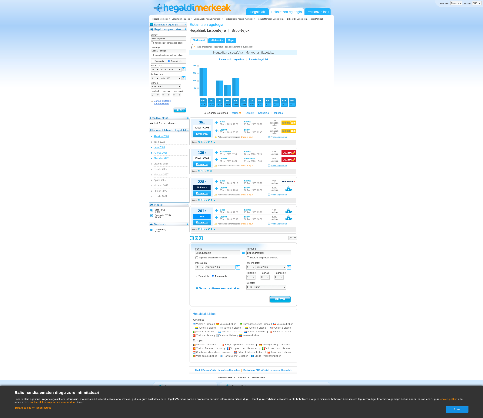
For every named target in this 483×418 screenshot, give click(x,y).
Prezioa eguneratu (279, 137)
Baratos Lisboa (209, 348)
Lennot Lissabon (236, 356)
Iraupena (278, 113)
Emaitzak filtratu (159, 117)
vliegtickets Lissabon (213, 352)
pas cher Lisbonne (243, 348)
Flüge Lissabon (276, 344)
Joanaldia (159, 61)
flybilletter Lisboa (250, 352)
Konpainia (263, 113)
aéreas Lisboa (256, 324)
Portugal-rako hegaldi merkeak (239, 19)
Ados (457, 409)
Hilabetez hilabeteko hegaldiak (168, 130)
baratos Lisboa (206, 356)
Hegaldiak (257, 12)
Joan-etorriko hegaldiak (231, 59)
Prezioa (234, 113)
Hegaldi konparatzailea (167, 29)
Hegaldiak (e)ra (207, 30)
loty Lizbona (281, 352)
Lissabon (206, 344)
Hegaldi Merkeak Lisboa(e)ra (270, 19)
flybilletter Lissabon (239, 344)
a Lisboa (204, 324)
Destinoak (160, 224)
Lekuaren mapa (258, 377)
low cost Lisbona (277, 348)
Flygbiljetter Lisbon (268, 356)
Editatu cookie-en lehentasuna (33, 407)
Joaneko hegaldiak (258, 59)
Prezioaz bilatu (317, 12)
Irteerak (158, 204)
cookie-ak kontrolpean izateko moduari (53, 401)
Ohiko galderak (225, 377)
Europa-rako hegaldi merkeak (207, 19)
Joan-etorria (176, 61)
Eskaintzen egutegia (286, 12)
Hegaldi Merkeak (160, 19)
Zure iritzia (241, 377)
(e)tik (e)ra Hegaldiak (217, 370)
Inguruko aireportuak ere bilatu (168, 43)
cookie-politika (448, 398)
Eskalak (249, 113)
